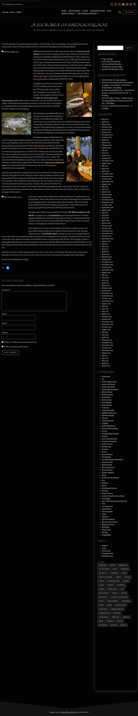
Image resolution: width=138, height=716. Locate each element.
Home (64, 11)
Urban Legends (107, 511)
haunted (110, 585)
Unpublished (106, 509)
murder (115, 593)
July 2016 (105, 275)
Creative (105, 418)
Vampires (105, 517)
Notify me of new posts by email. (16, 346)
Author (112, 565)
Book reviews (106, 400)
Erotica (104, 431)
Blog (109, 11)
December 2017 (107, 231)
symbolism (115, 617)
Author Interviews (108, 384)
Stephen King (103, 617)
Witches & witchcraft (109, 522)
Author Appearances (109, 382)
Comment (6, 289)
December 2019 (107, 174)
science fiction (105, 613)
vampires (110, 621)
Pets (103, 480)
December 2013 (107, 342)
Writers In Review (58, 205)
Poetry (104, 485)
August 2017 (106, 241)
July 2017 (105, 244)
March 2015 (106, 314)
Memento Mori (107, 462)
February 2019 (107, 194)
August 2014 (106, 329)
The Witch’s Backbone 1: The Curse (29, 140)
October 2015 (106, 298)
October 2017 (106, 236)
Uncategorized (107, 506)
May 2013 (105, 361)
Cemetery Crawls (108, 410)
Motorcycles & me (108, 467)
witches (114, 625)
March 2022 (106, 142)
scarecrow (103, 609)
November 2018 (107, 202)
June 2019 (105, 189)
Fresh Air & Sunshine (95, 30)
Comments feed (107, 553)
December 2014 (107, 322)
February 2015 (107, 316)
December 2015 (107, 293)
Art (103, 379)
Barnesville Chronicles (110, 389)
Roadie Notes (33, 207)
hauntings (121, 585)
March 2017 (106, 254)
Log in (104, 548)
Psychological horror (109, 488)
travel (101, 621)
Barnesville (123, 565)
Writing (104, 532)
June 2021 (105, 153)
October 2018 (106, 205)
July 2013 (105, 355)
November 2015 (107, 296)
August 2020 (106, 163)
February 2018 (107, 226)
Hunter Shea (112, 589)
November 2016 (107, 264)
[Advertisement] (115, 668)
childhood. (103, 573)
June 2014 (105, 335)
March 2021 (106, 155)
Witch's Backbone (108, 519)
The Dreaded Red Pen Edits (111, 64)
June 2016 (105, 277)
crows (124, 573)
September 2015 (107, 301)
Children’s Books (97, 11)
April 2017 (105, 251)
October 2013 (106, 348)
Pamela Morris (42, 30)
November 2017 (107, 233)
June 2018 (105, 215)
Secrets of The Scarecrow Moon (14, 145)
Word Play (105, 527)
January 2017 (106, 259)
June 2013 (105, 358)
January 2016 (106, 290)
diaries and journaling (110, 428)
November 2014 (107, 324)
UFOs (104, 504)
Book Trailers (107, 405)
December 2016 (107, 262)
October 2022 (107, 137)
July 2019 (105, 187)
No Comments (68, 30)
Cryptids (105, 423)
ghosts (101, 585)
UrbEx (104, 514)
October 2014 (106, 327)
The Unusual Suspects (86, 13)
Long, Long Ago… (108, 59)
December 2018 (107, 200)
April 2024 (105, 122)
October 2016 (106, 267)
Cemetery (105, 408)
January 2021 (106, 158)
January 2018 (106, 228)
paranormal (125, 601)
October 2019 (106, 179)
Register (105, 545)
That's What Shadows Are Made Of (114, 501)
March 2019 (106, 192)
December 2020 (107, 161)
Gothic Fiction (107, 444)
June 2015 (105, 309)
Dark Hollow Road (108, 426)
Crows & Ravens (107, 421)
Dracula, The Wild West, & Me (112, 69)
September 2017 (107, 239)
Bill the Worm (104, 569)
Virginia (120, 621)
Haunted (105, 449)
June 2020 (105, 168)
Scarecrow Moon (116, 609)
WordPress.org (107, 556)
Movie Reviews (107, 470)
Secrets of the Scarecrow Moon (113, 496)
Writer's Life (106, 530)
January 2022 (106, 148)
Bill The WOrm (107, 392)
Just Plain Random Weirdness (112, 459)
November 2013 (107, 345)
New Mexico (103, 597)
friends (126, 581)
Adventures (81, 30)
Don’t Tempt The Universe (111, 61)
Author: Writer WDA (67, 712)
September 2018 (108, 207)
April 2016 (105, 283)
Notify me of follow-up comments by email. (20, 342)
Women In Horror (108, 524)
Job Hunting (106, 457)
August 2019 (106, 184)
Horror (104, 452)
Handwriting (106, 446)
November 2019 (107, 176)
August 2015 (106, 303)
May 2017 (105, 249)
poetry (101, 605)
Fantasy (104, 436)
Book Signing (106, 402)
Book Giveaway (107, 395)
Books (85, 11)
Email (4, 323)
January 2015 (106, 319)
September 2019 (108, 181)
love (122, 589)
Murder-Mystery (108, 472)
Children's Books (108, 415)
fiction (101, 581)
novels (101, 601)
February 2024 (107, 127)
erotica (127, 577)
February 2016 (107, 288)
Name (5, 314)
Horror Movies (107, 454)
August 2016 (106, 272)
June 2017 (105, 246)
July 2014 (105, 332)
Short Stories (68, 13)
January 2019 (106, 197)
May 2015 (105, 311)
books (114, 569)
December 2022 (107, 135)
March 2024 (106, 124)
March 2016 (106, 285)
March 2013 (106, 366)
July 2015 (105, 306)
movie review (104, 593)
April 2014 (105, 337)
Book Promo (106, 397)
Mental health (107, 465)
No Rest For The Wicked (110, 478)
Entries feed (106, 551)
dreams (118, 577)
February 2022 (107, 145)
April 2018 (105, 220)
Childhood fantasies (109, 413)
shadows (117, 613)
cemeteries (124, 569)
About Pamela (74, 11)
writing (123, 625)
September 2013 (107, 350)
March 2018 (106, 223)
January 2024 (106, 129)
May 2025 (105, 119)
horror (101, 589)
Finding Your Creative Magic (112, 67)
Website (5, 332)
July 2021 (105, 150)
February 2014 (107, 340)
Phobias (105, 483)
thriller (126, 617)
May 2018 (105, 218)
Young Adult (106, 535)
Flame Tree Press (114, 581)
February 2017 (107, 257)
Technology (106, 498)
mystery (124, 593)
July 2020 (105, 166)
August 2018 (106, 210)
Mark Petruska (107, 80)
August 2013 (106, 353)
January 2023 (106, 132)
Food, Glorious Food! (109, 439)
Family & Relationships (110, 433)
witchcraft (103, 625)
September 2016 (108, 270)
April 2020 (105, 171)
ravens (109, 605)
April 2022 (105, 140)
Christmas (114, 573)
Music (104, 475)
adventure (103, 565)
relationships (120, 605)
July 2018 (105, 213)
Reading (105, 491)
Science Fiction (107, 493)
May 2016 (105, 280)
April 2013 (105, 363)
